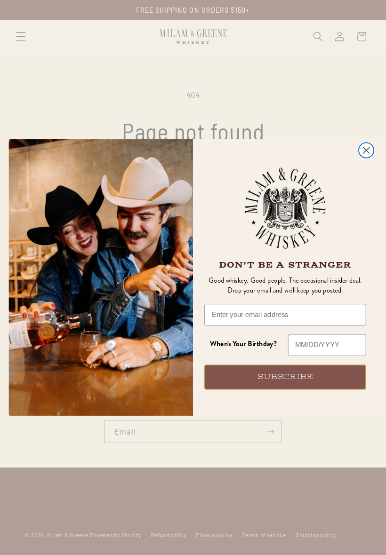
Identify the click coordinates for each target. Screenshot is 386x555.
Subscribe (285, 377)
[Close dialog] (366, 150)
